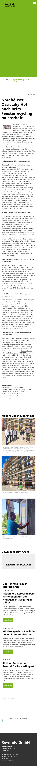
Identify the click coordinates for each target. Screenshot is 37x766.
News (8, 79)
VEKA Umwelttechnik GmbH (15, 221)
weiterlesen (8, 620)
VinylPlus (24, 345)
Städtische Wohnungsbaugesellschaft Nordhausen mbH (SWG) (17, 169)
